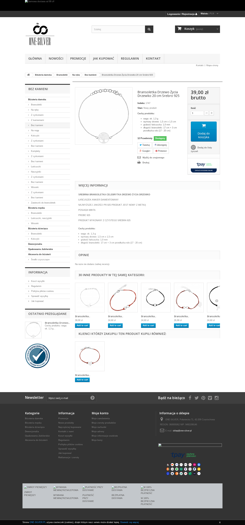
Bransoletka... (82, 316)
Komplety (35, 151)
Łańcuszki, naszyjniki (41, 218)
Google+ (146, 151)
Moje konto (100, 413)
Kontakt (200, 65)
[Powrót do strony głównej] (28, 75)
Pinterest (162, 151)
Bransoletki (36, 104)
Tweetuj (146, 145)
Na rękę (34, 110)
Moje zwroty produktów (104, 423)
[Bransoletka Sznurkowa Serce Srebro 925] (90, 356)
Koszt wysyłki (37, 281)
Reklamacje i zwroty (68, 457)
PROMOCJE (78, 58)
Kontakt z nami (66, 431)
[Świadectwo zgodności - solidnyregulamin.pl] (37, 355)
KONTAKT (153, 58)
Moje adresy (98, 431)
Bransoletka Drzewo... (57, 322)
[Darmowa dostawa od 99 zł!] (122, 5)
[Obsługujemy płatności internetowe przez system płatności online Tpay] (183, 463)
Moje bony (97, 440)
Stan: (140, 108)
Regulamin (130, 58)
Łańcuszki (35, 166)
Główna (35, 58)
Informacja (38, 272)
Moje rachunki (99, 427)
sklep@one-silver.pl (182, 430)
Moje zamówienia (101, 418)
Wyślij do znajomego (153, 157)
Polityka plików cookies (42, 291)
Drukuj (145, 162)
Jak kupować (103, 58)
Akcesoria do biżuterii (39, 254)
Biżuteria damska (37, 99)
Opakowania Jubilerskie (40, 249)
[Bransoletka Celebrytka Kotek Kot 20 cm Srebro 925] (90, 297)
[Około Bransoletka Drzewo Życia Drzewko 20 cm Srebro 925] (33, 330)
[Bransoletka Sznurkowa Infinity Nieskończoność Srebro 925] (123, 297)
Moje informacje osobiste (105, 436)
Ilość (193, 108)
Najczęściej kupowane (69, 427)
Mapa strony (212, 65)
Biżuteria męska (36, 208)
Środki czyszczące (40, 259)
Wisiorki (34, 187)
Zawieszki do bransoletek (43, 202)
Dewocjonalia (35, 244)
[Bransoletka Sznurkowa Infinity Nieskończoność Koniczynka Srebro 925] (189, 297)
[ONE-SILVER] (56, 35)
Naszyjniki (35, 172)
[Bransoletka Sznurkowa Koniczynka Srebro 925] (156, 297)
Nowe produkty (66, 423)
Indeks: (141, 103)
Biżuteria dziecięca (38, 228)
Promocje (63, 418)
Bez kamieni (36, 125)
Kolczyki (34, 135)
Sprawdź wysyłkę (39, 296)
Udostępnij (161, 145)
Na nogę (34, 130)
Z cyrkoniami (37, 115)
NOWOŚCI (56, 58)
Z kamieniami (37, 120)
